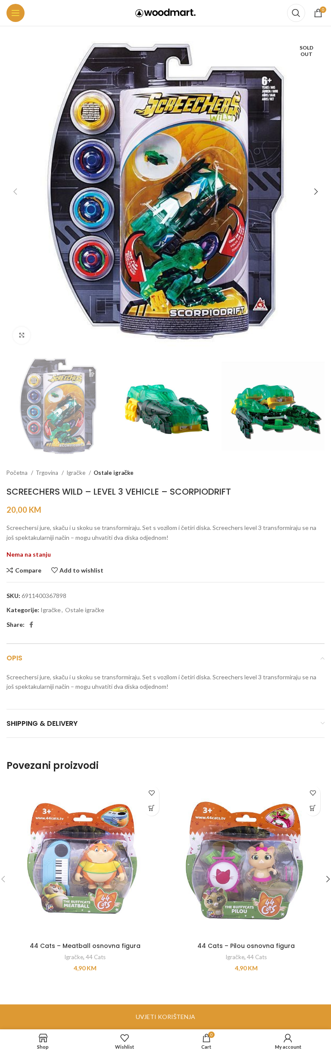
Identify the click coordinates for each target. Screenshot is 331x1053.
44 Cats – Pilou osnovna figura (246, 946)
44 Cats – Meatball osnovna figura (85, 946)
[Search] (296, 13)
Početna (17, 472)
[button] (151, 808)
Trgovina (47, 472)
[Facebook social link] (31, 624)
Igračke (76, 472)
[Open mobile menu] (15, 13)
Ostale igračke (114, 472)
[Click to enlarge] (21, 335)
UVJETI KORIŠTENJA (165, 1016)
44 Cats (96, 957)
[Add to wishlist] (151, 793)
